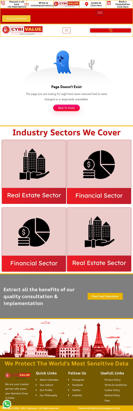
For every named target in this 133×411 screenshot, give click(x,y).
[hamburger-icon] (100, 12)
